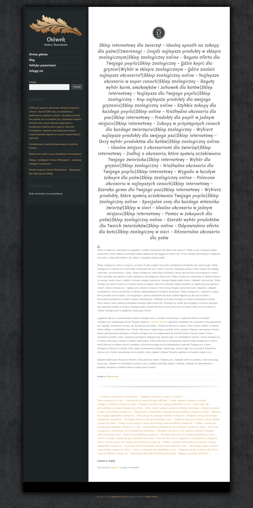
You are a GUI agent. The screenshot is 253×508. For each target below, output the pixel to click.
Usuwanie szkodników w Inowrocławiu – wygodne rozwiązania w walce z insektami (139, 396)
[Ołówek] (56, 25)
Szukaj (32, 82)
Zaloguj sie (36, 71)
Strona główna (38, 54)
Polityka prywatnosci (42, 65)
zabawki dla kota (158, 322)
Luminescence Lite (118, 497)
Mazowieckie (113, 376)
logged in (114, 467)
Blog (32, 60)
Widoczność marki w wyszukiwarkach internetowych (55, 154)
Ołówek (56, 39)
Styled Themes (151, 497)
